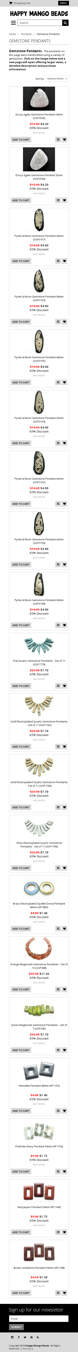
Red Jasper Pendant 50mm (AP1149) (39, 1207)
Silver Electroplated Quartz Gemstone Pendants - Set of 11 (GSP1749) (39, 844)
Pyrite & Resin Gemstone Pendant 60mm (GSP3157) (39, 237)
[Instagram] (12, 1337)
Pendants (26, 34)
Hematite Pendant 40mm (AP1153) (39, 1085)
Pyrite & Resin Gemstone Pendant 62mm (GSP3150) (39, 541)
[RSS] (38, 1337)
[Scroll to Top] (72, 1337)
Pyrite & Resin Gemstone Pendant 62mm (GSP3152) (39, 480)
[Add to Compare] (58, 139)
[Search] (65, 23)
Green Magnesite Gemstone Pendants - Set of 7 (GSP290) (39, 1026)
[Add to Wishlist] (64, 139)
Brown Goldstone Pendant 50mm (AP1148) (39, 1268)
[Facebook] (18, 1337)
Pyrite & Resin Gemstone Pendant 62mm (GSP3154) (39, 419)
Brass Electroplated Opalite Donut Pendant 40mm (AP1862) (39, 905)
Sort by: (40, 78)
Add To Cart (21, 139)
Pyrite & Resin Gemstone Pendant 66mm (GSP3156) (39, 298)
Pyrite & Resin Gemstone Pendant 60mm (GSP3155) (39, 359)
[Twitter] (25, 1337)
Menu (63, 3)
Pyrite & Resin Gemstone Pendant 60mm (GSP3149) (39, 601)
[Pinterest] (31, 1337)
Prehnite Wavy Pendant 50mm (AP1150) (39, 1146)
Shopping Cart (21, 3)
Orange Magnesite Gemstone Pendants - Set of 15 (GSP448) (39, 966)
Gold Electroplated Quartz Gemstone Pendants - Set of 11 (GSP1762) (39, 723)
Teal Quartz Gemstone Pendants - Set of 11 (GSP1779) (39, 662)
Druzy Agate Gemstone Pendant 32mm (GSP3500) (39, 177)
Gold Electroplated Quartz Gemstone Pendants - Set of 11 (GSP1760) (39, 784)
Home (12, 34)
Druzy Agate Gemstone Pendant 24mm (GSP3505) (39, 116)
